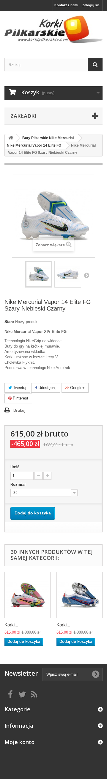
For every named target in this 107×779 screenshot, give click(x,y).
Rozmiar (18, 484)
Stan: (9, 321)
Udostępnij (46, 387)
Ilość (14, 467)
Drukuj (19, 410)
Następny (86, 275)
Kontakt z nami (66, 5)
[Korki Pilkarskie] (53, 29)
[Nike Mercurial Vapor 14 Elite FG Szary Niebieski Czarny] (39, 274)
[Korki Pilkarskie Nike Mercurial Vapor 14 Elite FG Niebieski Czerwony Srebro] (79, 595)
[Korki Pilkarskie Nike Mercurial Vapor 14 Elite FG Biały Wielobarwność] (27, 595)
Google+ (77, 387)
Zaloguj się (91, 5)
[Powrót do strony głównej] (10, 138)
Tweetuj (19, 387)
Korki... (11, 624)
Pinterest (20, 398)
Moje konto (19, 742)
